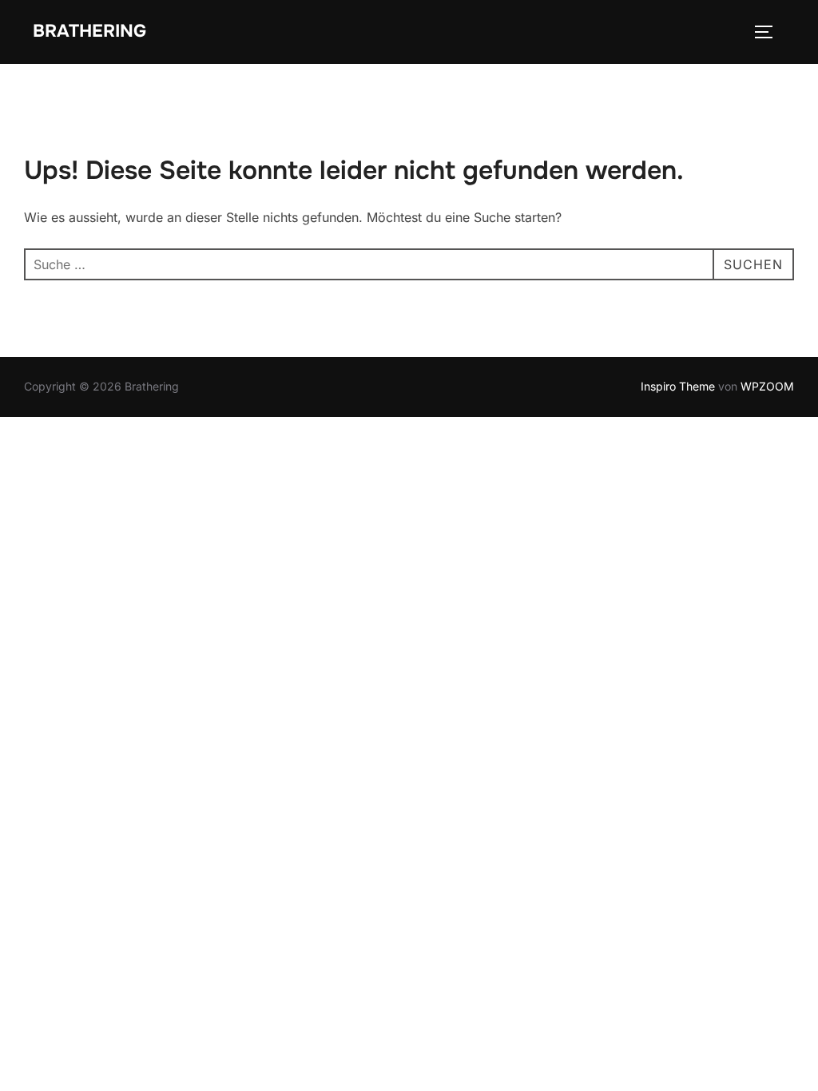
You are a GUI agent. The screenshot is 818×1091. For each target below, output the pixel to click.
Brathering (89, 31)
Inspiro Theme (678, 386)
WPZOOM (767, 386)
